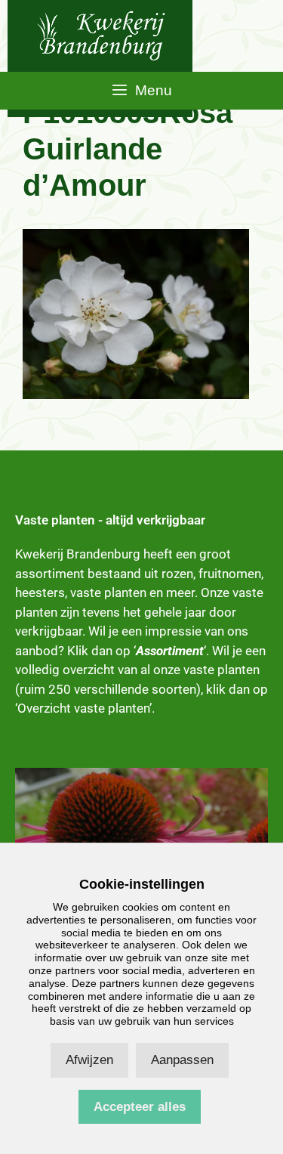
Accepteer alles (140, 1107)
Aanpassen (182, 1060)
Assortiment (170, 650)
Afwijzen (89, 1060)
